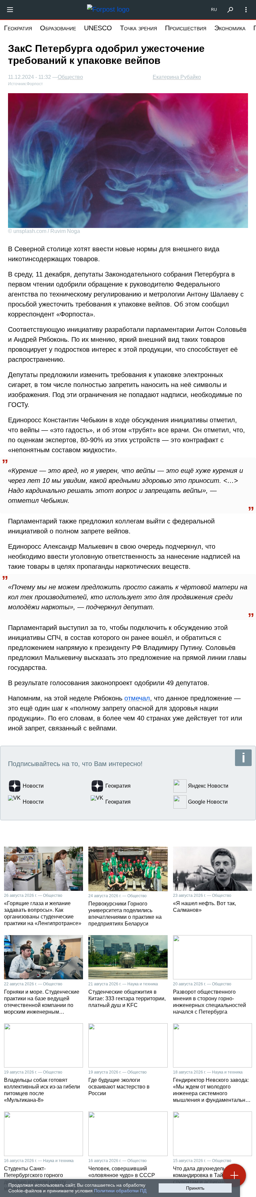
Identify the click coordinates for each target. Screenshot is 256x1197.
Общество (70, 77)
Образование (58, 28)
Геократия (18, 28)
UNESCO (98, 28)
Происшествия (185, 28)
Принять (195, 1188)
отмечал (137, 698)
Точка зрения (138, 28)
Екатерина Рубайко (177, 77)
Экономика (229, 28)
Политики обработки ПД (120, 1190)
